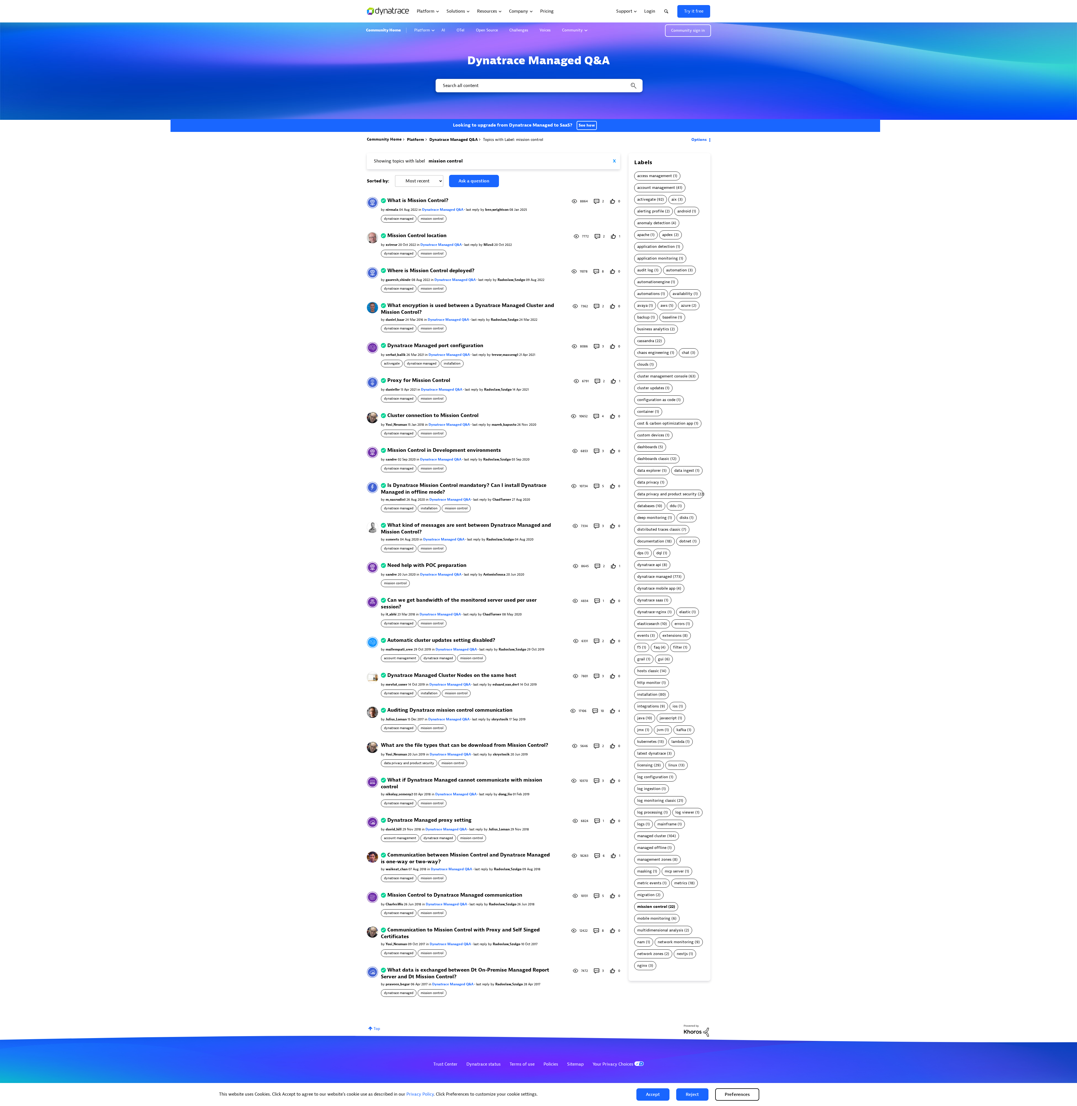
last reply (473, 209)
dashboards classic (653, 458)
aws (664, 305)
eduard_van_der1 (506, 684)
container (645, 411)
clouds (642, 364)
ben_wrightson (497, 209)
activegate (392, 363)
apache (643, 234)
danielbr (393, 389)
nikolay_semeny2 (400, 794)
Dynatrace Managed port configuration (435, 345)
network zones (650, 953)
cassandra (645, 340)
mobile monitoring (653, 918)
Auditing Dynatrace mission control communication (449, 710)
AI (443, 30)
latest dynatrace (651, 753)
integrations (648, 706)
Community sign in (688, 30)
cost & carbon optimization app (665, 423)
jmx (640, 729)
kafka (681, 729)
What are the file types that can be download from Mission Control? (464, 745)
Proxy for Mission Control (418, 380)
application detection (656, 246)
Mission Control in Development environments (444, 450)
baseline (669, 317)
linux (672, 765)
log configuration (652, 777)
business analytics (653, 329)
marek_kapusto (504, 424)
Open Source (487, 30)
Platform (422, 30)
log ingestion (649, 788)
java (641, 718)
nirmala (392, 209)
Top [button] (377, 1028)
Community (572, 30)
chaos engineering (653, 352)
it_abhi (391, 614)
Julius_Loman (397, 719)
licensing (645, 765)
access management (654, 175)
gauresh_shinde (398, 280)
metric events (649, 883)
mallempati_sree (400, 649)
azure (686, 305)
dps (640, 553)
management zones (654, 859)
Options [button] (699, 139)
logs (641, 824)
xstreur (392, 244)
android (684, 211)
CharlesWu (395, 904)
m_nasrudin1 (396, 499)
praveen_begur (398, 984)
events (643, 635)
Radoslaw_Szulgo (512, 280)
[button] (652, 1094)
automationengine (653, 282)
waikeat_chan (397, 869)
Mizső (489, 244)
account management (400, 658)
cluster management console (662, 376)
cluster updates (650, 388)
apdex (667, 234)
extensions (672, 635)
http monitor (649, 682)
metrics (680, 883)
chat (685, 352)
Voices (545, 30)
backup (643, 317)
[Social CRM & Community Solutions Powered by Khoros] (696, 1030)
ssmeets (393, 539)
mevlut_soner (397, 684)
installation (452, 363)
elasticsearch (648, 623)
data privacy (648, 482)
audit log (645, 270)
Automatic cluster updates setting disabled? (441, 640)
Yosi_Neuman (397, 424)
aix (674, 199)
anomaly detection (653, 223)
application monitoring (657, 258)
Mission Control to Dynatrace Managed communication (454, 895)
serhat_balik (396, 354)
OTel (460, 30)
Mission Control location (417, 235)
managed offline (651, 847)
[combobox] (539, 85)
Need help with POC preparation (426, 565)
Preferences (737, 1094)
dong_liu (505, 794)
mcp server (674, 871)
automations (648, 293)
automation (676, 270)
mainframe (666, 824)
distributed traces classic (658, 529)
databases (646, 505)
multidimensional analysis (660, 930)
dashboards (647, 447)
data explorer (649, 470)
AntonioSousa (494, 574)
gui (661, 659)
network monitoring (676, 942)
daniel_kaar (395, 319)
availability (682, 293)
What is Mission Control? (417, 200)
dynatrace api (649, 564)
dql (659, 553)
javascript (668, 718)
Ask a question (474, 181)
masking (644, 871)
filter (677, 647)
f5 (639, 647)
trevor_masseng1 (505, 354)
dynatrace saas (650, 600)
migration (646, 894)
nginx (642, 965)
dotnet (685, 541)
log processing (649, 812)
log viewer (684, 812)
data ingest (684, 470)
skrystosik (500, 719)
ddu (673, 505)
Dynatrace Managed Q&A (453, 139)
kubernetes (647, 741)
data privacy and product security (409, 763)
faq (657, 647)
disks (684, 517)
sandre (392, 459)
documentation (650, 541)
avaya (642, 305)
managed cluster (651, 835)
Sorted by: (378, 181)
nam (641, 942)
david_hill (394, 829)
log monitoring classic (656, 800)
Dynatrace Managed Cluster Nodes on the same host (451, 675)
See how (587, 125)
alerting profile (650, 211)
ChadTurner (502, 499)
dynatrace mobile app (656, 588)
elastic (685, 612)
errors (680, 623)
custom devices (650, 435)
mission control (432, 218)
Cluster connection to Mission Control (432, 415)
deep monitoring (652, 517)
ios (675, 706)
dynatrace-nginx (651, 612)
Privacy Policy (420, 1094)
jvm (660, 729)
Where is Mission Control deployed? (431, 270)
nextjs (682, 953)
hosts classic (648, 670)
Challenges (518, 30)
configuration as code (656, 399)
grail (641, 659)
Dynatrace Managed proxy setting (429, 820)
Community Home (383, 30)
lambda (677, 741)
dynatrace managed (398, 218)
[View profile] (372, 202)
